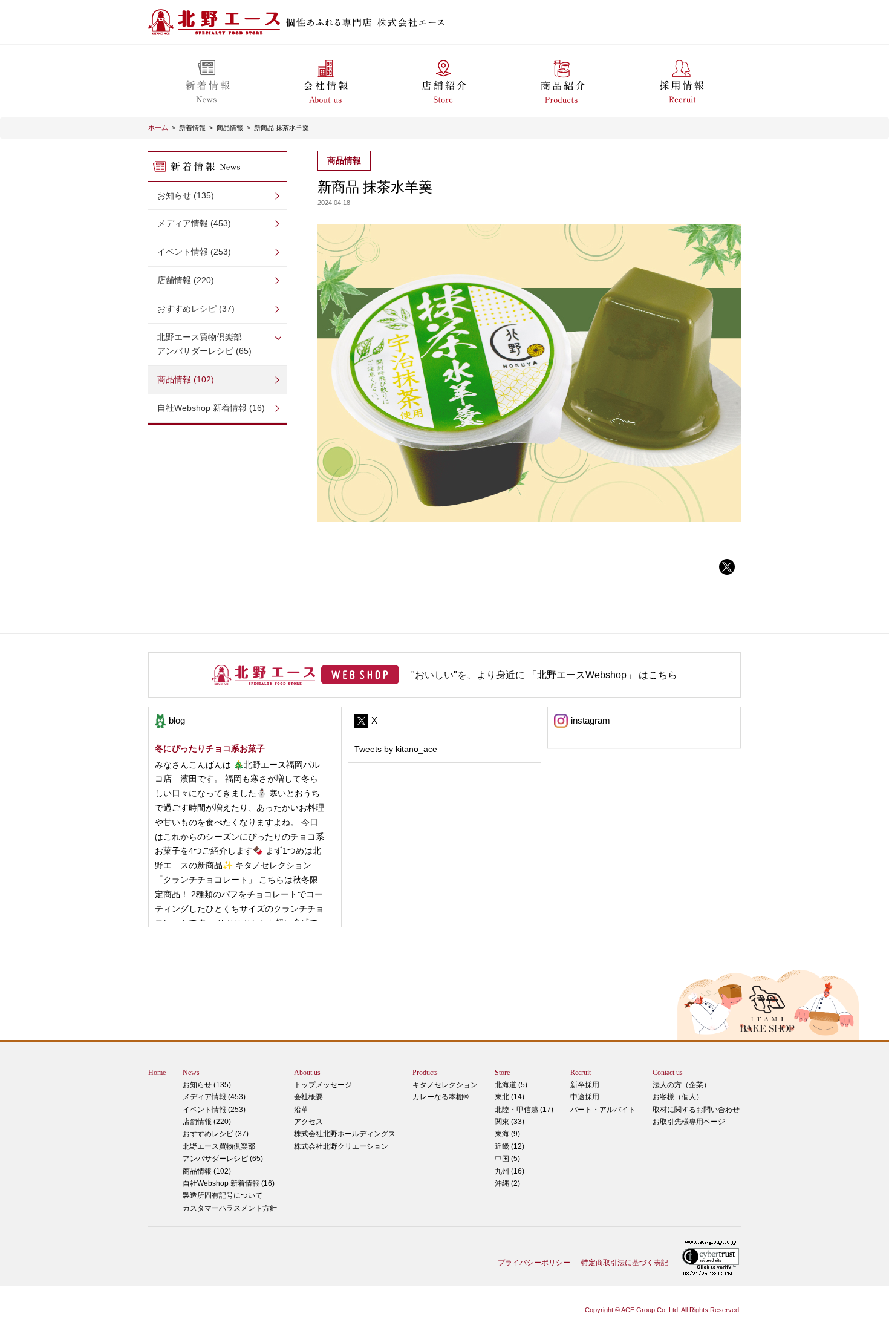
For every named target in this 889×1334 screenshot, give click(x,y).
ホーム (158, 127)
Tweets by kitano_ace (395, 749)
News (191, 1072)
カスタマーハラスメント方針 (230, 1208)
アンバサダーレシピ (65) (204, 344)
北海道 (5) (511, 1085)
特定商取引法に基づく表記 (624, 1262)
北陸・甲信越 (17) (524, 1109)
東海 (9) (507, 1134)
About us (307, 1072)
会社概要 (308, 1097)
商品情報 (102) (185, 379)
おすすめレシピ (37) (196, 308)
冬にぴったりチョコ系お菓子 (210, 748)
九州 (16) (509, 1171)
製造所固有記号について (222, 1195)
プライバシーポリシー (534, 1262)
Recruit (580, 1072)
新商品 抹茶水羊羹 (281, 127)
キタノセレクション (445, 1085)
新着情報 (192, 127)
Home (157, 1072)
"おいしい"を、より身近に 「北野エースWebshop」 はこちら (544, 675)
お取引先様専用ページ (689, 1121)
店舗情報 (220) (185, 280)
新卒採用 (584, 1085)
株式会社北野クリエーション (341, 1146)
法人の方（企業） (682, 1085)
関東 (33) (509, 1121)
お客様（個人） (678, 1097)
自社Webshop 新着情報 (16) (211, 408)
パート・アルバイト (603, 1109)
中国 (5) (507, 1158)
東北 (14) (509, 1097)
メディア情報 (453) (194, 223)
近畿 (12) (509, 1146)
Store (502, 1072)
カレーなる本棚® (440, 1097)
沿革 (301, 1109)
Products (425, 1072)
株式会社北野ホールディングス (345, 1134)
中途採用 (584, 1097)
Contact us (668, 1072)
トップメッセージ (323, 1085)
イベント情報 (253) (194, 252)
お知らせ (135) (185, 195)
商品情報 (230, 127)
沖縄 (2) (507, 1183)
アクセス (308, 1121)
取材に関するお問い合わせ (696, 1109)
